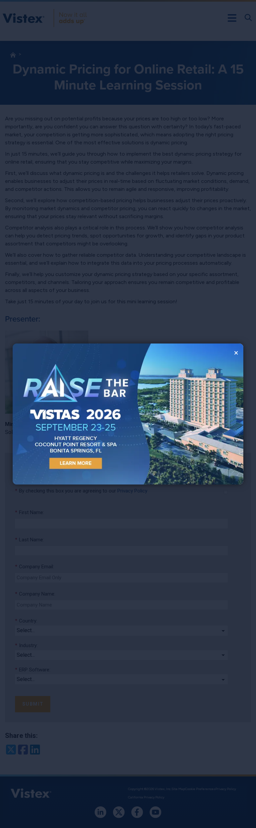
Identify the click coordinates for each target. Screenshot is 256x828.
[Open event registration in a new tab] (70, 414)
